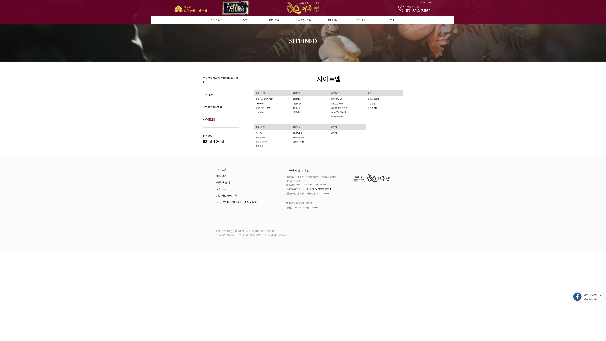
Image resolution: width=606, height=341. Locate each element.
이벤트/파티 (297, 133)
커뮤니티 (360, 19)
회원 (369, 93)
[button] (210, 12)
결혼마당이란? (299, 142)
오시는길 (259, 112)
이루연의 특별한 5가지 (265, 99)
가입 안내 (297, 99)
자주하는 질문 (298, 137)
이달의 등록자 (373, 99)
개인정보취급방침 (212, 107)
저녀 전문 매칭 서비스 (339, 112)
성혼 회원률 (372, 108)
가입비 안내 (297, 103)
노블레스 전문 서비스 (338, 108)
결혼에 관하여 (261, 142)
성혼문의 (389, 19)
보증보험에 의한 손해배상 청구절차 (236, 202)
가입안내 (245, 19)
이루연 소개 (223, 182)
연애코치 (259, 133)
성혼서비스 (274, 19)
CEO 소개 (260, 103)
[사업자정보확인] (323, 189)
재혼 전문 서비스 (337, 103)
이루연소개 (216, 19)
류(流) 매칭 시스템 (263, 108)
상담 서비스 (297, 112)
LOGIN (422, 2)
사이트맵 (209, 119)
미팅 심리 (259, 146)
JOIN (429, 2)
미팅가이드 (332, 19)
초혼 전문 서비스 (337, 99)
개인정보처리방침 (226, 195)
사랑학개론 (260, 137)
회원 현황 (371, 103)
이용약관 (207, 94)
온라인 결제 (297, 108)
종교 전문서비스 (303, 19)
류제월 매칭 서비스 (337, 116)
